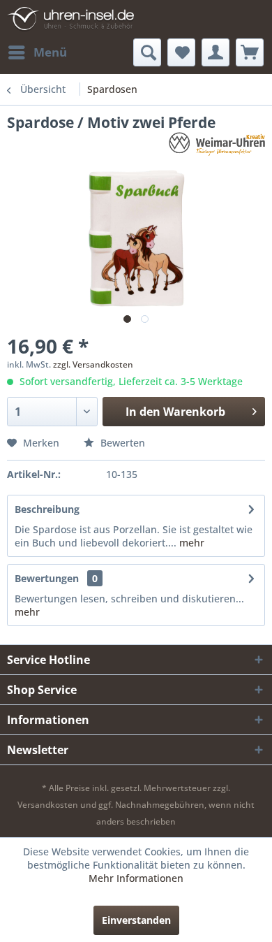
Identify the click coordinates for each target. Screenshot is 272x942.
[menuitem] (37, 52)
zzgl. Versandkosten (93, 364)
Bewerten (121, 442)
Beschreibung (47, 509)
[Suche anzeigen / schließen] (147, 52)
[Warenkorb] (250, 52)
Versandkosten (47, 805)
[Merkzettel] (181, 52)
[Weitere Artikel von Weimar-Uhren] (217, 144)
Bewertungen (47, 578)
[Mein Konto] (215, 52)
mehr (190, 542)
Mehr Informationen (136, 878)
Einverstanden (136, 920)
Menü (50, 52)
